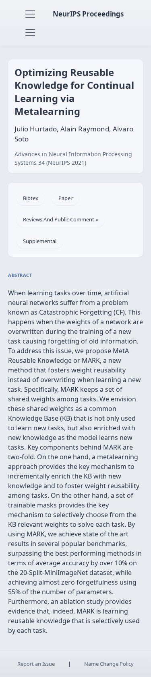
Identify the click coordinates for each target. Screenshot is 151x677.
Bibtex (30, 198)
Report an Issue (36, 663)
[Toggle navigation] (30, 14)
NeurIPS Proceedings (88, 13)
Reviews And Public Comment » (60, 219)
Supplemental (39, 241)
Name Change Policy (109, 663)
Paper (65, 198)
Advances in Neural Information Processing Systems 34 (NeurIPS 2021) (73, 158)
